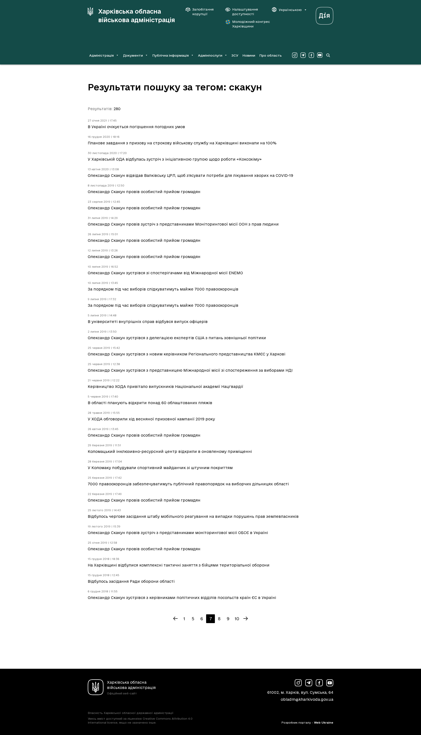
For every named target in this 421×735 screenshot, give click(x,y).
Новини (248, 55)
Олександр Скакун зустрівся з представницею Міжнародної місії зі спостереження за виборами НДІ (190, 370)
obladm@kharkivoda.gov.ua (307, 699)
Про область (270, 55)
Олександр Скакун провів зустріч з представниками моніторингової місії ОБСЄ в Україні (178, 533)
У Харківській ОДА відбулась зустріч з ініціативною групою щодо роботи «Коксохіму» (175, 159)
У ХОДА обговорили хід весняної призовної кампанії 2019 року (151, 419)
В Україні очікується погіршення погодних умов (136, 127)
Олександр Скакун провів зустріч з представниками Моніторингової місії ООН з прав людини (183, 224)
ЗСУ (234, 55)
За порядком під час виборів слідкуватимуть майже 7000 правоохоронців (163, 289)
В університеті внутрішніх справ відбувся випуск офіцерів (148, 321)
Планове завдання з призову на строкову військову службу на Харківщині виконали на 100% (182, 143)
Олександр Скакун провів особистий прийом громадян (144, 192)
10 (237, 618)
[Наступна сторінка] (245, 618)
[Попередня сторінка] (175, 618)
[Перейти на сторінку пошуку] (328, 55)
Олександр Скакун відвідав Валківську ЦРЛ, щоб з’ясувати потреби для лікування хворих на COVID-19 (190, 175)
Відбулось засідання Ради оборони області (131, 581)
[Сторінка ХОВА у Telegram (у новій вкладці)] (303, 55)
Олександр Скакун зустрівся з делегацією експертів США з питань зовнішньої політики (177, 338)
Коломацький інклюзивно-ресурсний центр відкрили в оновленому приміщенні (170, 451)
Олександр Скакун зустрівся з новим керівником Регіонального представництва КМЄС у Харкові (186, 354)
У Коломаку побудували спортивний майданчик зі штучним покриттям (160, 468)
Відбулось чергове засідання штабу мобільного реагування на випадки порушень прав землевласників (193, 516)
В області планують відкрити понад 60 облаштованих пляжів (150, 403)
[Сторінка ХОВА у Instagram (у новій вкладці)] (294, 55)
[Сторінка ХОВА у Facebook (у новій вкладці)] (311, 55)
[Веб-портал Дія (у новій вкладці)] (324, 15)
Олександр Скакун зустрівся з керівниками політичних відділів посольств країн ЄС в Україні (182, 597)
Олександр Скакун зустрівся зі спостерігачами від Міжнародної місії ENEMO (165, 273)
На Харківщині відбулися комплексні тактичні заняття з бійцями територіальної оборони (178, 565)
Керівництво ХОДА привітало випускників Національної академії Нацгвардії (165, 386)
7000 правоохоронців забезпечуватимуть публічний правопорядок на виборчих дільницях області (188, 484)
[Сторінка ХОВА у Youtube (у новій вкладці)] (319, 55)
